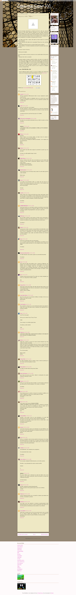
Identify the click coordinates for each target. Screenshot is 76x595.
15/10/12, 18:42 (25, 484)
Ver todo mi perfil (54, 113)
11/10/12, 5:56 (24, 262)
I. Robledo (22, 447)
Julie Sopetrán (23, 304)
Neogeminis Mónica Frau (24, 253)
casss (21, 105)
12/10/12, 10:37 (26, 340)
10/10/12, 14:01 (29, 169)
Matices (21, 148)
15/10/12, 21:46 (27, 493)
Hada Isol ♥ (22, 501)
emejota (21, 94)
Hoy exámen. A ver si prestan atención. (55, 88)
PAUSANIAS (19, 555)
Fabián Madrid (22, 366)
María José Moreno (23, 373)
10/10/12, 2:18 (26, 126)
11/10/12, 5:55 (32, 253)
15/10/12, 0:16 (26, 473)
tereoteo (21, 427)
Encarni (21, 381)
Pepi (21, 437)
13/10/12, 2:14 (29, 415)
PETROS (19, 567)
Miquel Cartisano (55, 86)
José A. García (22, 459)
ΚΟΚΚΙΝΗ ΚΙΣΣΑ (20, 560)
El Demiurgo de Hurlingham (25, 118)
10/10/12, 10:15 (28, 158)
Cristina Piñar (22, 359)
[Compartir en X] (37, 87)
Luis (21, 262)
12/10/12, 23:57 (25, 391)
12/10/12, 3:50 (27, 332)
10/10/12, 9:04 (26, 148)
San (21, 391)
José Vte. (21, 192)
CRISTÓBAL (19, 549)
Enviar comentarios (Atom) (36, 538)
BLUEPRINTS (19, 569)
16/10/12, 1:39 (27, 501)
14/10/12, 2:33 (24, 437)
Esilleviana (22, 215)
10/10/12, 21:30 (27, 215)
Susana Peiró (22, 285)
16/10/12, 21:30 (28, 510)
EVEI (18, 552)
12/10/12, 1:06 (28, 304)
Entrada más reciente (22, 534)
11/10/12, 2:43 (24, 239)
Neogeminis (54, 65)
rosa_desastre (22, 510)
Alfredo (21, 340)
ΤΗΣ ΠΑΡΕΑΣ (20, 546)
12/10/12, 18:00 (28, 366)
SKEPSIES (19, 557)
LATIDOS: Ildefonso (54, 82)
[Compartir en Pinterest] (39, 87)
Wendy (21, 134)
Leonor (21, 180)
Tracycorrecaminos (55, 60)
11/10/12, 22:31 (30, 295)
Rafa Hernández (23, 169)
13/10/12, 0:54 (24, 401)
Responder (22, 102)
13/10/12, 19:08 (26, 427)
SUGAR (18, 558)
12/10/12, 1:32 (24, 313)
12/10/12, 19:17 (26, 381)
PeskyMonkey (40, 593)
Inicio (34, 534)
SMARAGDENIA (20, 551)
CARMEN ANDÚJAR (24, 205)
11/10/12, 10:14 (24, 274)
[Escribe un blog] (37, 87)
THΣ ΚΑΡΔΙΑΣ (20, 563)
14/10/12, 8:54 (26, 447)
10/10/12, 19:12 (26, 192)
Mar (21, 274)
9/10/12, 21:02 (26, 94)
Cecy (21, 239)
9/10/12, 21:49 (25, 105)
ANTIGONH (19, 564)
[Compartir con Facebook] (38, 87)
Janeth (21, 227)
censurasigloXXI (55, 112)
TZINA (18, 566)
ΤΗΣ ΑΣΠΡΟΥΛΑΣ (20, 561)
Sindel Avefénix (23, 415)
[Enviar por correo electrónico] (36, 87)
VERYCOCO (19, 570)
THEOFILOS (19, 548)
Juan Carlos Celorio (23, 295)
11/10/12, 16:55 (28, 285)
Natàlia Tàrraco (23, 158)
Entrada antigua (44, 534)
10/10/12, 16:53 (26, 180)
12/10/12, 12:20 (28, 359)
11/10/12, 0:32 (25, 227)
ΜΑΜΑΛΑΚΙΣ (20, 545)
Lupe (21, 313)
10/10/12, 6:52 (25, 134)
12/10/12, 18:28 (30, 373)
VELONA (18, 554)
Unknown (22, 332)
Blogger (52, 593)
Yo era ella (53, 82)
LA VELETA (54, 70)
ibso (21, 401)
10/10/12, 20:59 (31, 205)
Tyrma (21, 484)
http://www (44, 73)
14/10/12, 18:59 (28, 459)
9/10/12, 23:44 (33, 118)
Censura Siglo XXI (34, 6)
